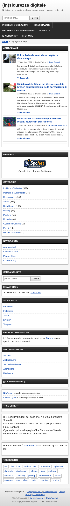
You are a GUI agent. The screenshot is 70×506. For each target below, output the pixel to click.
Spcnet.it (7, 355)
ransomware (45, 475)
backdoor (15, 466)
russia (57, 475)
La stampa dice (10, 251)
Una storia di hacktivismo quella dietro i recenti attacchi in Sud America (39, 120)
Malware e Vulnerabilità (17, 30)
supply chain (22, 480)
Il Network (9, 36)
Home (5, 41)
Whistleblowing (36, 498)
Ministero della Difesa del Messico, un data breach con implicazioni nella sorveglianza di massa (41, 87)
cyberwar (58, 466)
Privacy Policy (10, 256)
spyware (8, 480)
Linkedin (7, 320)
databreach (21, 471)
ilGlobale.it (8, 373)
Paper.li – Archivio (11, 232)
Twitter (6, 315)
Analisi (6, 201)
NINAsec (7, 393)
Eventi (6, 228)
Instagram (8, 311)
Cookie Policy (9, 260)
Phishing (7, 215)
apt (5, 466)
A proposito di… (10, 247)
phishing (21, 475)
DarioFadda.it (52, 498)
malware (52, 471)
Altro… (44, 30)
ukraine (44, 480)
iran (43, 471)
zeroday (55, 480)
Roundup (7, 219)
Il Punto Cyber (10, 397)
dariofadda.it (30, 445)
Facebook (8, 306)
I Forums (27, 36)
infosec (34, 471)
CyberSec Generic (12, 224)
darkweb (8, 471)
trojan (34, 480)
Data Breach (9, 206)
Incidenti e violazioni (15, 25)
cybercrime (45, 466)
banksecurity (30, 466)
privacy (31, 475)
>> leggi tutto (23, 78)
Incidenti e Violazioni (12, 188)
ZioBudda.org (9, 360)
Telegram (7, 324)
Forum (49, 338)
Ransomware (42, 25)
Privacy (6, 210)
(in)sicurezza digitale (24, 5)
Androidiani (8, 369)
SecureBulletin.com (12, 364)
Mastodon (36, 292)
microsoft (8, 475)
